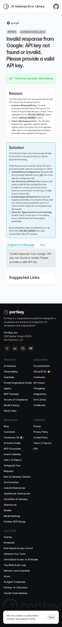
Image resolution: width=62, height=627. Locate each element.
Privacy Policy (40, 431)
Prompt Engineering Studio (18, 382)
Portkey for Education (15, 587)
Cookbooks (39, 405)
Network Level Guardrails (17, 570)
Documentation (41, 366)
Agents (7, 388)
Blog (6, 426)
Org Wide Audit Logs (15, 565)
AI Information (11, 482)
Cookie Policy (40, 437)
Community (39, 377)
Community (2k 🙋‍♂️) (14, 437)
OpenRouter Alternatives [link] (17, 493)
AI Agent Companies (14, 582)
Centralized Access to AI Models (21, 559)
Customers (9, 431)
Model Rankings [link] (12, 516)
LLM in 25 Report (13, 460)
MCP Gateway (11, 394)
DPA (35, 448)
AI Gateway (10, 366)
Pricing (37, 426)
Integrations (39, 394)
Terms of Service (42, 443)
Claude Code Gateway (16, 593)
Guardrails (9, 377)
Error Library (39, 399)
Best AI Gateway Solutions (18, 476)
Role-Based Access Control (18, 548)
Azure (7, 576)
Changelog (39, 388)
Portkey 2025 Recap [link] (14, 521)
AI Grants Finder (12, 443)
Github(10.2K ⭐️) (42, 371)
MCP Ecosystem (12, 448)
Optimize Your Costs (14, 553)
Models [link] (7, 510)
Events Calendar (12, 454)
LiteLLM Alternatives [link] (14, 488)
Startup (8, 537)
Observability (11, 371)
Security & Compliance (16, 399)
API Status (39, 382)
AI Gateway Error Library (28, 6)
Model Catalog (11, 405)
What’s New (10, 410)
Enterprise (9, 542)
